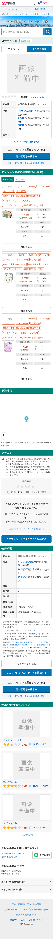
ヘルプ (40, 919)
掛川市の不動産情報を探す (13, 881)
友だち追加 (45, 855)
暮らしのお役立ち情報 (11, 889)
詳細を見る (26, 246)
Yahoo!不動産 (18, 904)
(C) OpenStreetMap (18, 442)
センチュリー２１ (12, 739)
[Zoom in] (3, 435)
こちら (34, 630)
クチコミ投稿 (39, 49)
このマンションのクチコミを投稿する (26, 528)
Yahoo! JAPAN (34, 904)
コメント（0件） (38, 97)
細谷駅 (21, 118)
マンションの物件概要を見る (26, 141)
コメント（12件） (41, 785)
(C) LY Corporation (34, 442)
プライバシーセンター (38, 909)
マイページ (14, 49)
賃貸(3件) (20, 179)
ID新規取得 (40, 9)
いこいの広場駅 (25, 110)
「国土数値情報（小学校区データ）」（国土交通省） (30, 642)
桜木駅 (21, 125)
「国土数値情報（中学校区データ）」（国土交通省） (27, 644)
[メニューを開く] (50, 3)
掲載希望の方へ (30, 914)
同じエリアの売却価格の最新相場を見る (26, 163)
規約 (18, 914)
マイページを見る (26, 663)
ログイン (13, 9)
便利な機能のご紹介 (9, 857)
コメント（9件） (40, 743)
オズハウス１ (10, 781)
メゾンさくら (10, 823)
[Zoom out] (3, 439)
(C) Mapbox (5, 442)
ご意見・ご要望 (27, 919)
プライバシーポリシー (15, 909)
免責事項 (14, 919)
